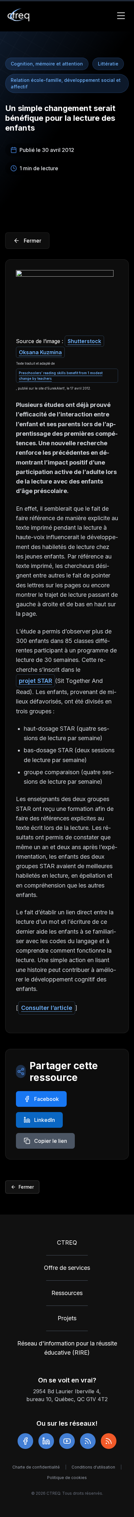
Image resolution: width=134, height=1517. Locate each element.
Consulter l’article (46, 1007)
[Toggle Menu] (121, 16)
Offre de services (67, 1267)
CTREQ (67, 1242)
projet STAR (35, 680)
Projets (67, 1318)
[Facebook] (25, 1441)
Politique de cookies (67, 1477)
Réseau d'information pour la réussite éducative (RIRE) (67, 1348)
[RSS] (88, 1441)
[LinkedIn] (46, 1441)
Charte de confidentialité (36, 1467)
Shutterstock (84, 341)
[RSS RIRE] (108, 1441)
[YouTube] (67, 1441)
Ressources (67, 1292)
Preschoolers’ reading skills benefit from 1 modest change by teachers (60, 375)
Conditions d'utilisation (93, 1467)
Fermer (26, 1187)
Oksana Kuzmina (40, 352)
